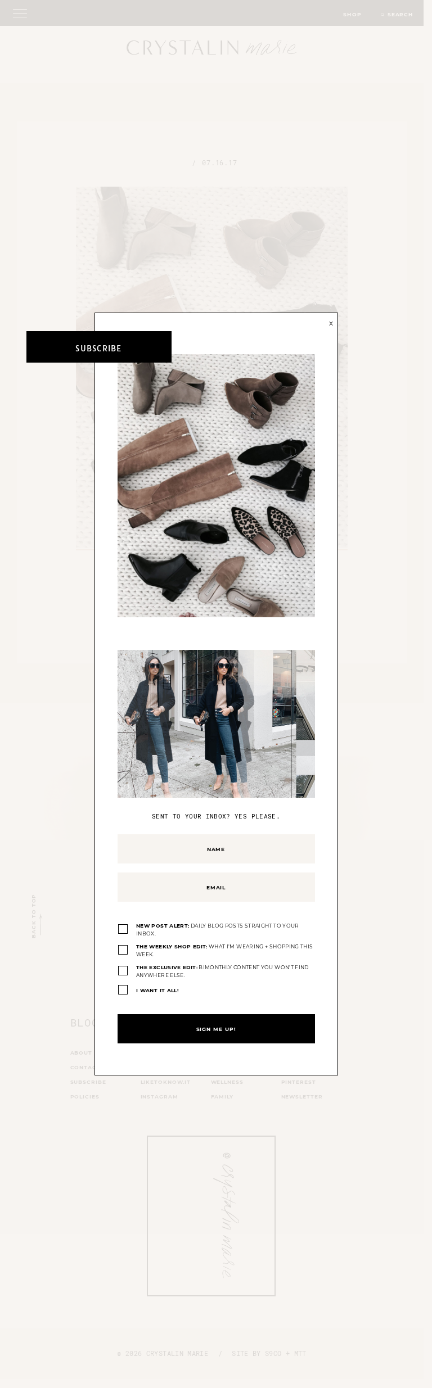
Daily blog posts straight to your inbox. (217, 930)
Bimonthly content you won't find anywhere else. (222, 971)
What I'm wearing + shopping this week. (224, 950)
